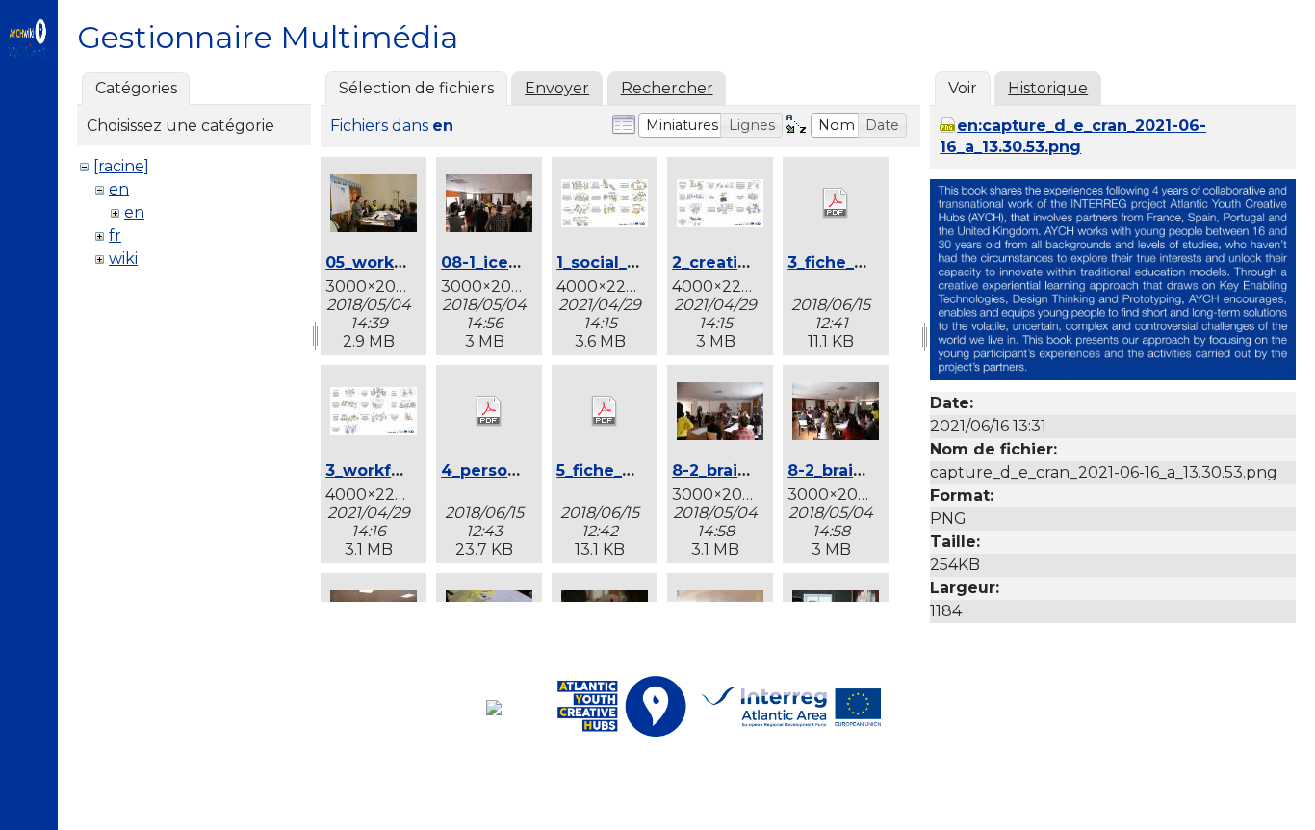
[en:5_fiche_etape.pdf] (604, 413)
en (119, 189)
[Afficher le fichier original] (1113, 375)
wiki (123, 258)
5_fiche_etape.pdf (629, 470)
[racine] (121, 166)
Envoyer (557, 88)
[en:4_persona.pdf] (489, 413)
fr (115, 235)
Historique (1048, 88)
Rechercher (667, 88)
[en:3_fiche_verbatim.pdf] (835, 205)
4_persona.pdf (500, 470)
